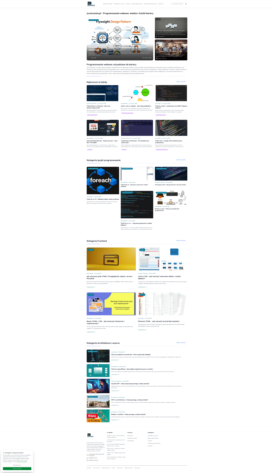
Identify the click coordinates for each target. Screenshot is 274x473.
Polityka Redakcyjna (128, 467)
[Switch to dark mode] (186, 3)
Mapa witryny (137, 467)
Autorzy (129, 432)
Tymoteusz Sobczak (91, 103)
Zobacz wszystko (181, 81)
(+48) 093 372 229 (93, 458)
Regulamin (89, 467)
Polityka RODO (120, 467)
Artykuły (110, 432)
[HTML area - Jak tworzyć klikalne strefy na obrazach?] (171, 27)
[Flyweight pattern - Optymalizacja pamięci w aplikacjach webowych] (120, 38)
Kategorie (151, 432)
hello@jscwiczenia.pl (93, 460)
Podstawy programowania (150, 3)
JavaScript (160, 3)
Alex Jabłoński (124, 103)
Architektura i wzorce (119, 3)
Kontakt (113, 467)
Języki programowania (137, 3)
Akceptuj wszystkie (17, 468)
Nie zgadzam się (17, 465)
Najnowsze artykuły (107, 3)
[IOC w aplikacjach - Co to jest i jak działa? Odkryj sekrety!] (171, 49)
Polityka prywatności (105, 467)
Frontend (128, 3)
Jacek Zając (158, 103)
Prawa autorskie (96, 467)
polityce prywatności (22, 461)
